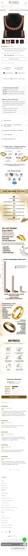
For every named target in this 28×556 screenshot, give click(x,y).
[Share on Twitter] (8, 63)
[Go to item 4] (17, 42)
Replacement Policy (6, 498)
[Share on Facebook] (6, 63)
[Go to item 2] (8, 42)
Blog (2, 480)
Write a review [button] (14, 397)
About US (3, 483)
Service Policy (4, 493)
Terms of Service (5, 505)
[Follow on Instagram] (6, 532)
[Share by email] (12, 63)
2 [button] (12, 469)
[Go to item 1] (3, 42)
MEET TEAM (4, 522)
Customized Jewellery (6, 525)
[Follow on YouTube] (9, 532)
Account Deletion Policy (7, 510)
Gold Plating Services (6, 527)
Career (3, 515)
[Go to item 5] (22, 42)
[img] (4, 406)
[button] (4, 46)
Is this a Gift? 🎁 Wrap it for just (14, 78)
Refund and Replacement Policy (9, 507)
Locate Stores (4, 487)
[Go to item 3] (13, 42)
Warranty (3, 495)
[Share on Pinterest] (10, 63)
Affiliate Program (5, 518)
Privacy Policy (5, 503)
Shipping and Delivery (7, 500)
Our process (4, 520)
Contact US (4, 485)
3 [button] (14, 469)
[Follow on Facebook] (2, 532)
